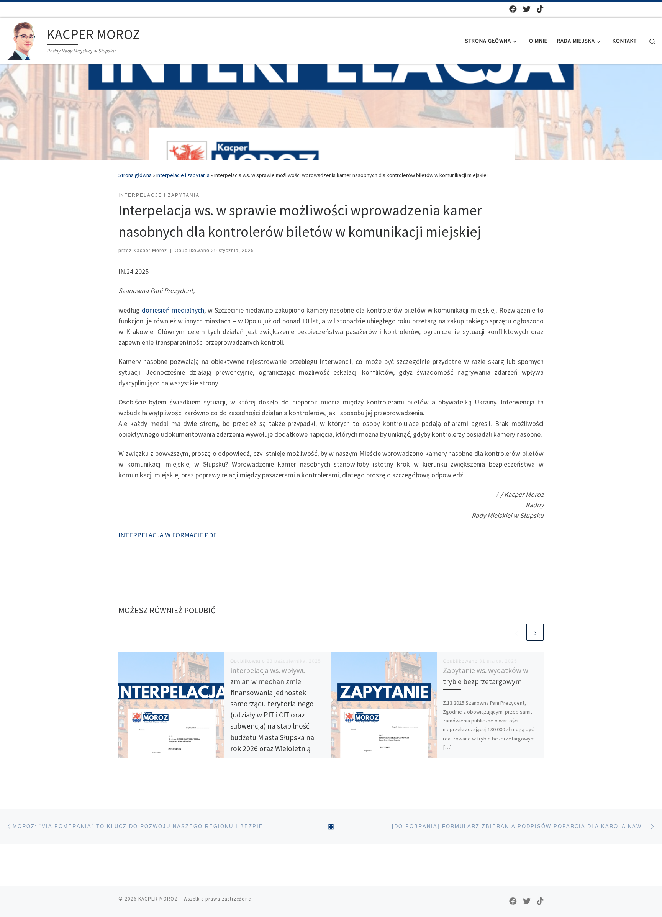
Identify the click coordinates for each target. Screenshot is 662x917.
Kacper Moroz (150, 250)
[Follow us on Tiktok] (540, 9)
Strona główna (135, 175)
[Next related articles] (535, 632)
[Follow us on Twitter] (527, 9)
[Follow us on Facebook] (513, 9)
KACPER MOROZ (158, 899)
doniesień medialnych (173, 310)
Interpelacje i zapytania (183, 175)
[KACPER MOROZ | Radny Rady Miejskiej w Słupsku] (25, 39)
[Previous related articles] (516, 632)
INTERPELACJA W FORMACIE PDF (167, 535)
